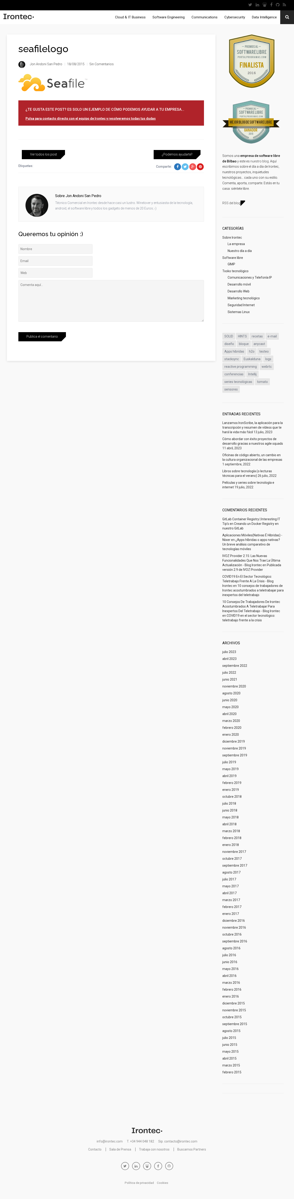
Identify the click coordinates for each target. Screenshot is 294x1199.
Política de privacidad (139, 1183)
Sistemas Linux (239, 312)
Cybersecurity (234, 17)
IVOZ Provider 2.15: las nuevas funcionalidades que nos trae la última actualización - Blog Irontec (251, 560)
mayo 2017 (230, 886)
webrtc (267, 366)
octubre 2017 (232, 858)
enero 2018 (230, 845)
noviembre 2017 (234, 852)
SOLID (228, 336)
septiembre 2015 (234, 1024)
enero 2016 (230, 996)
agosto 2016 (231, 948)
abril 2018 (229, 824)
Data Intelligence (264, 17)
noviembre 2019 (234, 748)
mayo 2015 (230, 1051)
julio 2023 (229, 652)
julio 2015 (229, 1038)
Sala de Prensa (120, 1149)
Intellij (252, 374)
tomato (262, 382)
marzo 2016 (231, 982)
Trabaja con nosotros (154, 1149)
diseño (229, 344)
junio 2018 (229, 810)
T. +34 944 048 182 (140, 1141)
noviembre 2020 (234, 686)
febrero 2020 (231, 728)
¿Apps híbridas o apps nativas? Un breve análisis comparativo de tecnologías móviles (251, 544)
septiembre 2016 (234, 941)
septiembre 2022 (234, 665)
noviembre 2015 (234, 1010)
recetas (257, 336)
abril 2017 (229, 893)
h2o (251, 351)
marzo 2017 (231, 900)
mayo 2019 (230, 769)
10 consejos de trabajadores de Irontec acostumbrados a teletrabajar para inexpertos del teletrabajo (253, 590)
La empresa (236, 244)
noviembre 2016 (234, 927)
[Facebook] (271, 5)
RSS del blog (231, 203)
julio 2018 (229, 803)
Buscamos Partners (191, 1149)
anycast (259, 344)
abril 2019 (229, 776)
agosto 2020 (231, 693)
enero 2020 (230, 734)
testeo (264, 351)
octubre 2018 (232, 796)
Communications (205, 17)
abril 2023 (229, 659)
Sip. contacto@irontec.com (177, 1141)
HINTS (242, 336)
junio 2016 (229, 962)
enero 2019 (230, 790)
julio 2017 (229, 879)
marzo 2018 (231, 831)
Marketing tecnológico (244, 298)
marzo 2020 (231, 721)
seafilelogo (43, 48)
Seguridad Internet (241, 305)
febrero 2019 (231, 783)
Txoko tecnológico (235, 271)
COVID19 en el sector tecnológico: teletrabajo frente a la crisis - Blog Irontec (248, 581)
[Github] (277, 5)
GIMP (231, 264)
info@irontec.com (110, 1141)
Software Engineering (169, 17)
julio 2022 (229, 672)
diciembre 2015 (233, 1003)
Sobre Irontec (232, 237)
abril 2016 (229, 976)
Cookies (162, 1183)
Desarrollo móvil (239, 284)
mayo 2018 (230, 817)
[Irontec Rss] (284, 5)
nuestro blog (259, 161)
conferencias (233, 374)
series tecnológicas (238, 382)
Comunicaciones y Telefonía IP (250, 277)
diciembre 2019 (233, 741)
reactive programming (240, 366)
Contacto (95, 1149)
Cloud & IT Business (130, 17)
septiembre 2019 (234, 755)
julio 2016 (229, 955)
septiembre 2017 (234, 865)
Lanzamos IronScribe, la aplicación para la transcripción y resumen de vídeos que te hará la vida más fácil (252, 427)
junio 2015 (229, 1044)
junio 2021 (229, 679)
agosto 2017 (231, 872)
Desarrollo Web (238, 291)
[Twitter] (250, 5)
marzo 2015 (231, 1065)
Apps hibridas (234, 351)
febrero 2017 (231, 907)
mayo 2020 (230, 707)
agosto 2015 (231, 1031)
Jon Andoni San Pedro (46, 64)
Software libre (232, 258)
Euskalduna (252, 359)
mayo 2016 (230, 969)
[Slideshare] (264, 5)
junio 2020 (229, 700)
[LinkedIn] (257, 5)
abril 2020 (229, 714)
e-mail (272, 336)
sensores (231, 389)
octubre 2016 (232, 934)
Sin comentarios (101, 64)
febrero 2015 (231, 1072)
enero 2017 (230, 914)
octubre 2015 (232, 1017)
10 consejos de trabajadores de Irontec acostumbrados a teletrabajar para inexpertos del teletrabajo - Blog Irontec (251, 606)
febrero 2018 (231, 838)
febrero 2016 (231, 989)
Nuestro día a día (240, 251)
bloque (244, 344)
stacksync (231, 359)
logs (268, 359)
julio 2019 (229, 762)
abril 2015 (229, 1058)
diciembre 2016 (233, 920)
